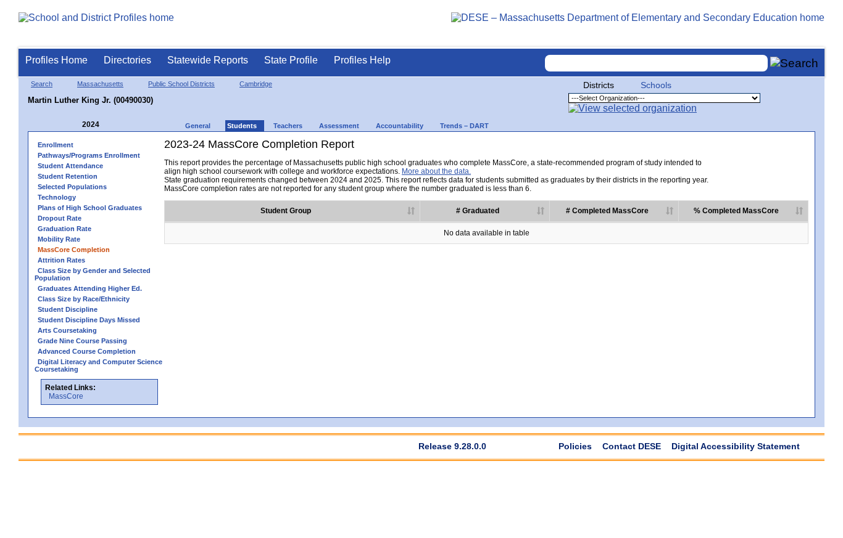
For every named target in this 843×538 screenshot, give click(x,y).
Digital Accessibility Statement (735, 446)
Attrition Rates (61, 260)
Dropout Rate (59, 218)
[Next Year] (116, 124)
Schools (656, 85)
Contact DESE (631, 446)
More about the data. (436, 171)
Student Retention (68, 176)
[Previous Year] (73, 124)
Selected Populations (72, 186)
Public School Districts (181, 84)
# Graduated (477, 210)
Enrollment (55, 145)
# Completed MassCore (607, 210)
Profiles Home (56, 60)
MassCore (66, 396)
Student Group (285, 210)
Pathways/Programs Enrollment (89, 155)
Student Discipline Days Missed (89, 320)
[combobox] (656, 63)
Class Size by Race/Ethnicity (84, 299)
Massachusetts (100, 84)
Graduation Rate (64, 228)
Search (41, 84)
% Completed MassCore (736, 210)
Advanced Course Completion (87, 351)
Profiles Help (362, 60)
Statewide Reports (207, 60)
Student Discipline (68, 309)
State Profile (291, 60)
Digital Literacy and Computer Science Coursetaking (98, 365)
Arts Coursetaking (67, 330)
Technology (57, 197)
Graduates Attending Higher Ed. (90, 288)
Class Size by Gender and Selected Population (93, 274)
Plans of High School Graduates (90, 207)
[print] (731, 149)
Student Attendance (70, 165)
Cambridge (255, 84)
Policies (575, 446)
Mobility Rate (59, 239)
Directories (127, 60)
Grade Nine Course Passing (82, 340)
